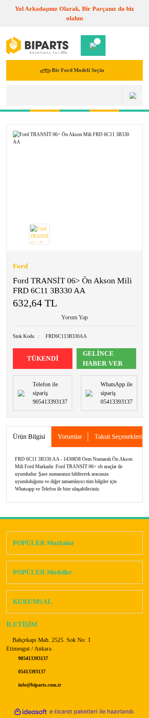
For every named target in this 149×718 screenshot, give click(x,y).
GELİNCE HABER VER (103, 358)
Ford (20, 266)
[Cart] (93, 45)
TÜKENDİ (42, 358)
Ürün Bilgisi (29, 436)
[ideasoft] (30, 711)
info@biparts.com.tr (39, 685)
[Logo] (37, 46)
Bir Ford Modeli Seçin (77, 70)
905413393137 (32, 658)
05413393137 (31, 672)
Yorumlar (70, 436)
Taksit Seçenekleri (118, 436)
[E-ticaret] (73, 711)
